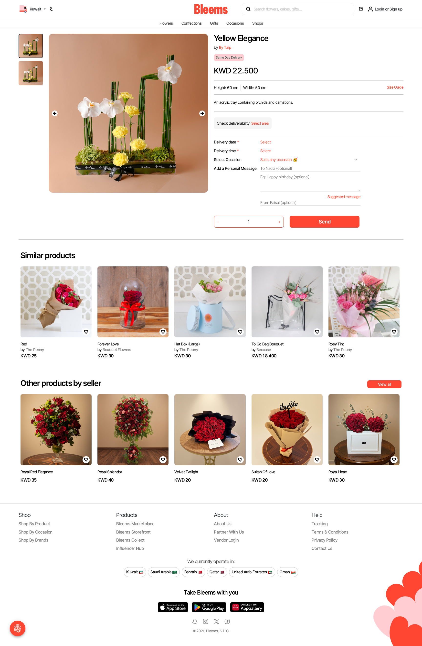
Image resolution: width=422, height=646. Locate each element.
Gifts (214, 23)
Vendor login (226, 540)
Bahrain (191, 571)
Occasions (235, 23)
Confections (191, 23)
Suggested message (343, 196)
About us (223, 523)
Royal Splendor (109, 471)
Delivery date (226, 142)
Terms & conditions (330, 532)
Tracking (320, 523)
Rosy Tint (336, 344)
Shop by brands (33, 540)
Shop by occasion (36, 532)
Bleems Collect (130, 540)
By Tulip (225, 47)
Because (261, 350)
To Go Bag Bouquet (268, 344)
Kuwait (132, 571)
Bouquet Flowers (114, 350)
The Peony (32, 350)
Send (325, 222)
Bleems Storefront (133, 532)
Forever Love (108, 344)
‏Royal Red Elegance (37, 471)
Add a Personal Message (235, 168)
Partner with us (229, 532)
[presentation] (55, 113)
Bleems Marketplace (135, 523)
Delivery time (226, 150)
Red (24, 344)
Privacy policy (325, 540)
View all (384, 384)
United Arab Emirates (250, 571)
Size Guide (395, 87)
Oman (285, 571)
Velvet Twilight (186, 471)
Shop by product (34, 523)
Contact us (322, 548)
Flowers (166, 23)
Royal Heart (337, 471)
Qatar (215, 571)
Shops (257, 23)
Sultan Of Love (264, 471)
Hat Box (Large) (187, 344)
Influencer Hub (130, 548)
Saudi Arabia (161, 571)
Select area (260, 123)
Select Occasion (228, 159)
